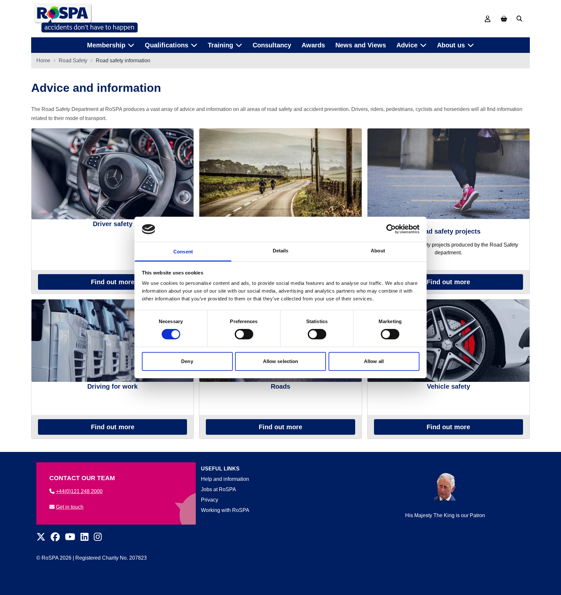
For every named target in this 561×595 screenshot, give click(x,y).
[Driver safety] (112, 173)
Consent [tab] (183, 251)
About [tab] (378, 250)
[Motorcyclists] (280, 173)
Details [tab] (281, 250)
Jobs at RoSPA (218, 489)
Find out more (112, 281)
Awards (313, 45)
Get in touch (69, 507)
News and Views (360, 45)
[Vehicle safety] (449, 340)
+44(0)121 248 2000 (79, 491)
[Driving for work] (112, 340)
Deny (187, 361)
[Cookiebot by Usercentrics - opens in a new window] (391, 229)
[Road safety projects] (449, 173)
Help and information (225, 479)
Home (43, 60)
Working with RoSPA (225, 510)
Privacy (209, 500)
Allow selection (280, 361)
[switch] (244, 334)
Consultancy (272, 45)
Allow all (374, 361)
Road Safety (73, 60)
